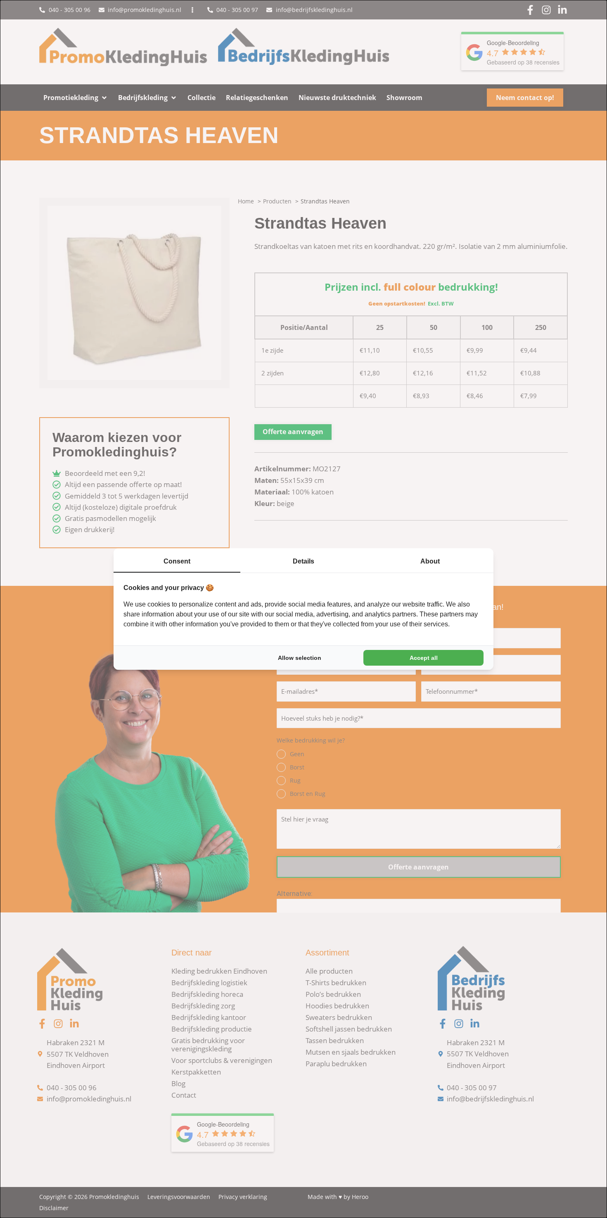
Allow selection (299, 657)
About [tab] (430, 561)
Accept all (424, 657)
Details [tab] (303, 561)
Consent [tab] (177, 561)
